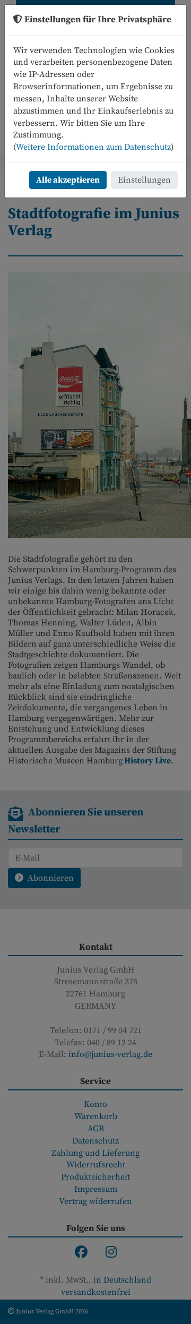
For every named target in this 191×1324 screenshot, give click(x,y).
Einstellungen (144, 180)
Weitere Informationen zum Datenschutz (93, 147)
